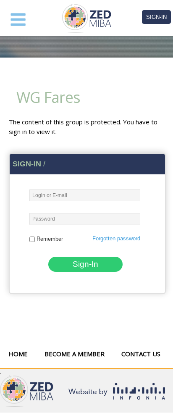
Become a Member (75, 354)
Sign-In (156, 17)
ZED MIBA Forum (86, 18)
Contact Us (140, 354)
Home (18, 354)
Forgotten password (116, 238)
